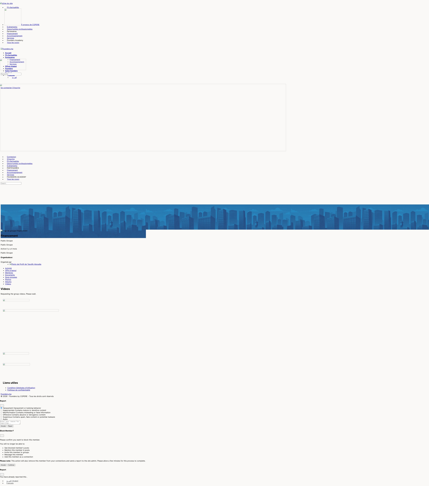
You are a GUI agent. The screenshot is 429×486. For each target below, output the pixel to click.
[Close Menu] (1, 153)
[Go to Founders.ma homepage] (7, 49)
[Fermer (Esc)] (2, 405)
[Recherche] (1, 71)
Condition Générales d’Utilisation (21, 388)
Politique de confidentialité (18, 390)
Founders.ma (6, 394)
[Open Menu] (1, 58)
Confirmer (11, 465)
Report (10, 426)
